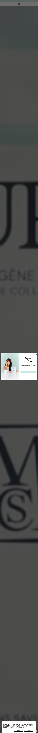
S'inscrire (28, 372)
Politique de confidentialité (21, 727)
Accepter (18, 730)
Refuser (29, 730)
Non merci (28, 375)
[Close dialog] (36, 354)
